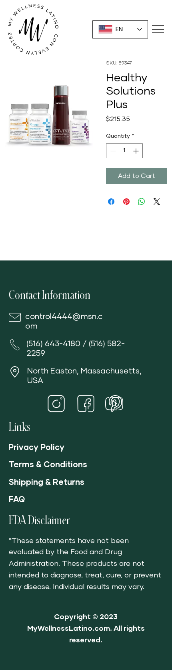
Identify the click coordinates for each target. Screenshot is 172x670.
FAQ (17, 500)
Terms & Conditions (48, 465)
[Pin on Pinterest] (126, 201)
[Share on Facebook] (111, 201)
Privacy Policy (36, 448)
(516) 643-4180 (53, 344)
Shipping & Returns (46, 482)
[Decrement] (112, 151)
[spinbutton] (124, 151)
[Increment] (137, 151)
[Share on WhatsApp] (141, 201)
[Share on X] (157, 201)
